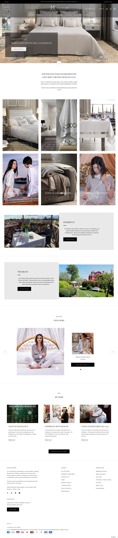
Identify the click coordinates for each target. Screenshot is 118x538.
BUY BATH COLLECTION (21, 49)
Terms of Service (66, 488)
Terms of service (44, 529)
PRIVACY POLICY (66, 482)
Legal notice (64, 529)
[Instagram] (11, 493)
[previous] (5, 352)
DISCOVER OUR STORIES (59, 451)
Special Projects (101, 474)
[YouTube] (19, 493)
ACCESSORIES (68, 15)
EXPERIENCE (86, 15)
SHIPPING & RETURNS (68, 474)
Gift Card (98, 477)
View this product (83, 364)
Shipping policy (54, 529)
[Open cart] (114, 9)
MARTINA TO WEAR (58, 15)
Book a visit (99, 485)
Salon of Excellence (18, 426)
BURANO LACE (77, 15)
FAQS (63, 480)
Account (106, 1)
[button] (114, 537)
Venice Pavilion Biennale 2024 (95, 426)
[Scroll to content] (59, 63)
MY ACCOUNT (65, 471)
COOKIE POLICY (66, 485)
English (6, 1)
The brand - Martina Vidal (103, 480)
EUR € (110, 1)
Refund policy (65, 491)
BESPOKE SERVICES (90, 8)
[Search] (111, 9)
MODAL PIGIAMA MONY (83, 357)
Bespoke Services (101, 471)
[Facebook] (7, 493)
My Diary (98, 482)
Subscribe (13, 509)
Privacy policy (33, 529)
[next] (113, 352)
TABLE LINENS (40, 15)
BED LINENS (32, 15)
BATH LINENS (48, 15)
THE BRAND (101, 8)
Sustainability (100, 488)
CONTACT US (65, 477)
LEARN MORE (70, 239)
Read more (11, 440)
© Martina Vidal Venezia (14, 527)
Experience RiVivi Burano (56, 426)
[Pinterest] (15, 493)
